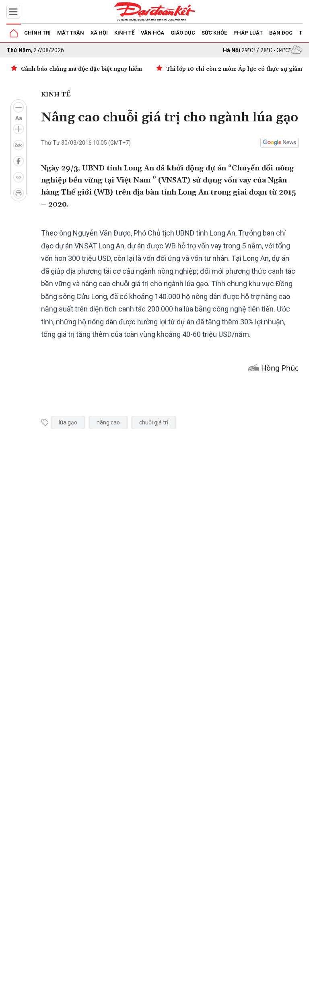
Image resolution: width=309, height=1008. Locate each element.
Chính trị (37, 33)
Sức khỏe (214, 33)
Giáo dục (183, 33)
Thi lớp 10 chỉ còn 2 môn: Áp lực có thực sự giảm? (235, 69)
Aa (18, 118)
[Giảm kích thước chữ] (18, 107)
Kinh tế (124, 33)
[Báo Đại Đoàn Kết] (154, 12)
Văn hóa (152, 33)
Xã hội (99, 33)
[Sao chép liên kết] (18, 177)
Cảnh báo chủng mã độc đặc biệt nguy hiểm (81, 69)
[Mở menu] (13, 11)
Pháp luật (248, 33)
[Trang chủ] (14, 33)
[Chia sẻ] (302, 998)
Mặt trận (70, 33)
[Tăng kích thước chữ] (18, 129)
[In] (18, 193)
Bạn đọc (281, 33)
